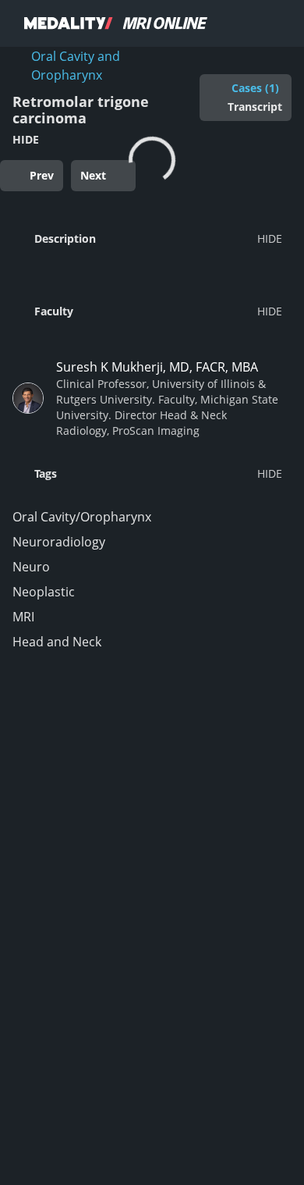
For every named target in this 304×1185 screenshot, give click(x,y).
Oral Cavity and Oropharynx (75, 66)
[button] (147, 238)
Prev (42, 175)
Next (93, 175)
